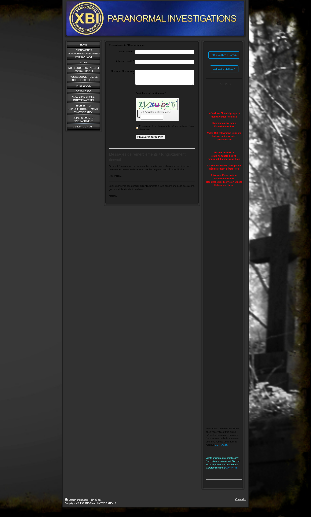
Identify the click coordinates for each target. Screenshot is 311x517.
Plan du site (96, 500)
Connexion (240, 499)
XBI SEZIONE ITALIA (224, 69)
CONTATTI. (231, 467)
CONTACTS (221, 445)
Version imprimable (78, 500)
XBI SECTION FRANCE (224, 55)
